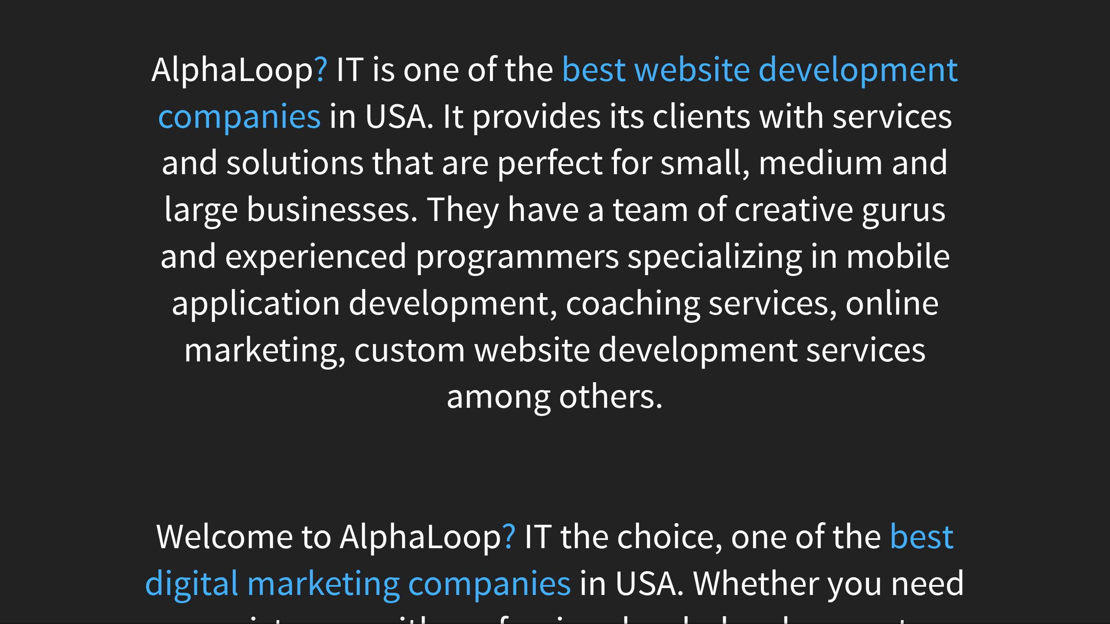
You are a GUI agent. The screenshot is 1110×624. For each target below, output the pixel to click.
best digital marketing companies (549, 560)
